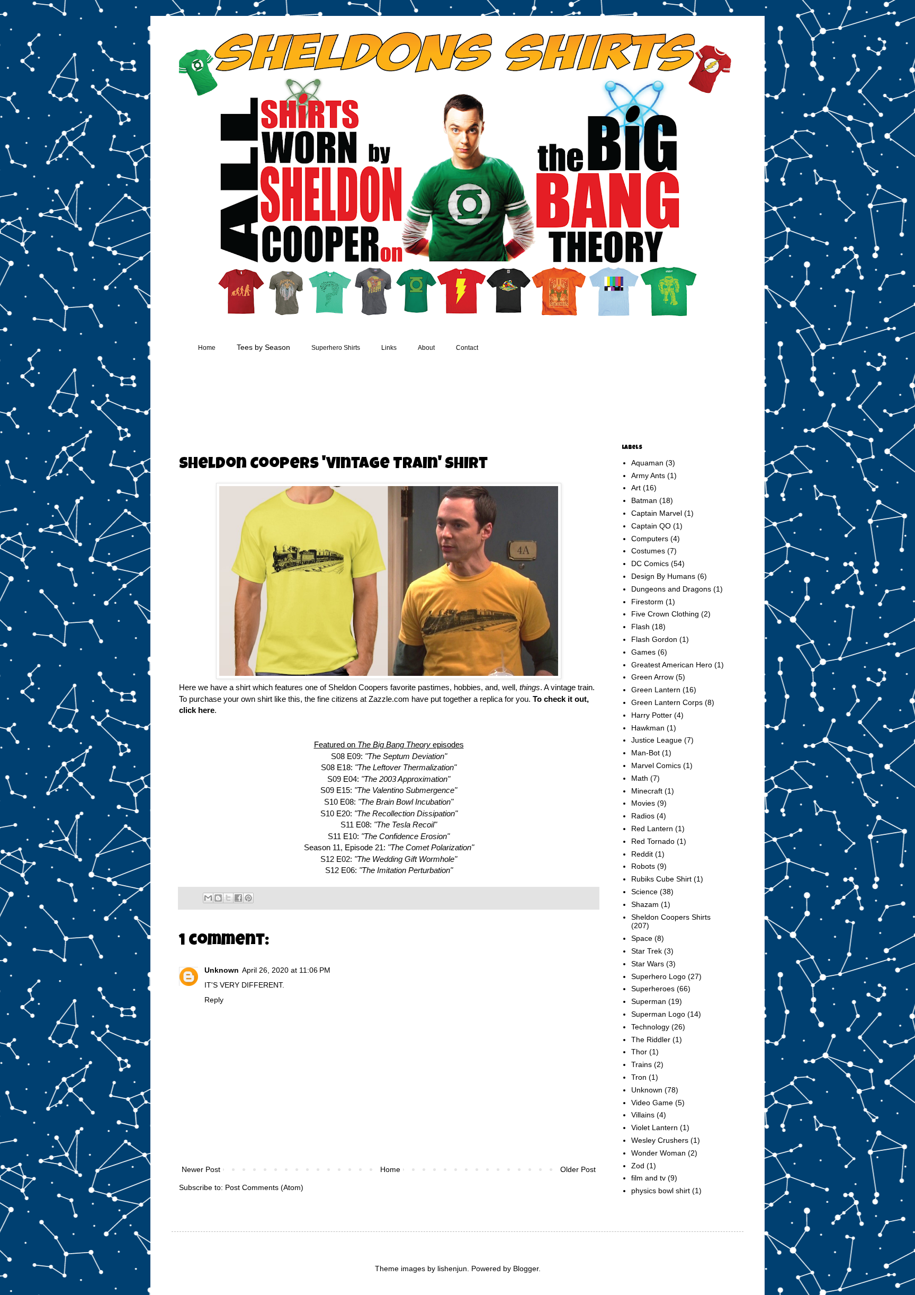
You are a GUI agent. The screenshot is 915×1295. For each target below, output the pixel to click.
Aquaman (647, 463)
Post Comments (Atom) (264, 1187)
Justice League (656, 740)
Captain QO (651, 526)
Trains (641, 1064)
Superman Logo (658, 1014)
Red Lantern (652, 828)
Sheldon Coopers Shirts (671, 917)
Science (644, 891)
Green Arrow (652, 677)
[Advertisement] (380, 400)
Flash (640, 626)
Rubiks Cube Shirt (661, 879)
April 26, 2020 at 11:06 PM (286, 970)
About (426, 347)
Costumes (648, 551)
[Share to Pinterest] (248, 898)
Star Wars (647, 963)
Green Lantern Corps (667, 702)
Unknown (221, 970)
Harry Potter (651, 715)
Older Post (578, 1169)
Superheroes (653, 988)
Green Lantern (655, 689)
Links (389, 347)
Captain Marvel (656, 513)
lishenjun (452, 1268)
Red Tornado (653, 841)
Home (207, 347)
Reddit (642, 854)
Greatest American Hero (671, 664)
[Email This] (208, 898)
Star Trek (646, 951)
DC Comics (650, 563)
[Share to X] (228, 898)
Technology (650, 1027)
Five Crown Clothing (665, 614)
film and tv (648, 1178)
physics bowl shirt (660, 1190)
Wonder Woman (658, 1153)
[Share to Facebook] (238, 898)
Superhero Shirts (335, 347)
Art (636, 487)
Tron (639, 1077)
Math (639, 778)
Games (643, 652)
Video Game (652, 1102)
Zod (637, 1165)
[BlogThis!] (218, 898)
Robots (643, 866)
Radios (642, 816)
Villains (642, 1115)
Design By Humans (663, 576)
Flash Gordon (654, 639)
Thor (639, 1051)
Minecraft (646, 791)
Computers (649, 538)
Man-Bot (645, 752)
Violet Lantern (654, 1127)
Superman (648, 1001)
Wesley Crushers (659, 1140)
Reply (213, 1000)
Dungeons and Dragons (671, 589)
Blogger (526, 1268)
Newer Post (201, 1169)
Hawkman (648, 728)
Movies (643, 803)
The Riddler (650, 1039)
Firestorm (647, 601)
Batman (644, 500)
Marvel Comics (656, 765)
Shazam (645, 904)
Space (641, 938)
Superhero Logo (658, 976)
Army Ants (648, 475)
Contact (467, 347)
